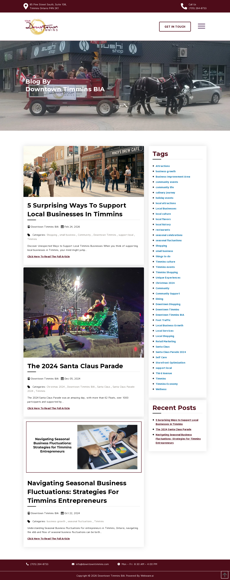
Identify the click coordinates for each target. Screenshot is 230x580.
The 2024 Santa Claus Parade (75, 366)
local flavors (163, 219)
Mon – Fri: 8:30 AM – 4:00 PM (139, 564)
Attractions (163, 166)
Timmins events (165, 267)
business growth (56, 521)
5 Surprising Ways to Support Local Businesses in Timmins (177, 422)
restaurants (163, 229)
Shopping (52, 234)
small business (67, 234)
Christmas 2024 (56, 386)
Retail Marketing (166, 341)
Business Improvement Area (173, 176)
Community (84, 234)
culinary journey (165, 192)
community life (165, 187)
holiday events (164, 197)
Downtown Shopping (168, 304)
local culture (163, 213)
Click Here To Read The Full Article (48, 256)
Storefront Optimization (170, 362)
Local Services (165, 330)
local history (163, 224)
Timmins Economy (167, 383)
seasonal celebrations (169, 235)
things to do (163, 256)
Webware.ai (147, 575)
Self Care (161, 357)
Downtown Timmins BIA (81, 386)
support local (126, 234)
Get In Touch (175, 26)
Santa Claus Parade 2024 (171, 352)
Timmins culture (165, 261)
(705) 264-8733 (39, 564)
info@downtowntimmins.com (92, 564)
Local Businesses (166, 208)
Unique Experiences (168, 277)
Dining (159, 298)
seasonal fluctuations (80, 521)
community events (167, 182)
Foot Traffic (163, 320)
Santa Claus (103, 386)
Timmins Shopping (167, 272)
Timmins (32, 239)
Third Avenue (164, 373)
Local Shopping (165, 336)
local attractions (166, 203)
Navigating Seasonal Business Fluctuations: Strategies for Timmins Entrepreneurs (76, 491)
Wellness (161, 389)
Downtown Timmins (104, 234)
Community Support (168, 293)
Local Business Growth (169, 325)
